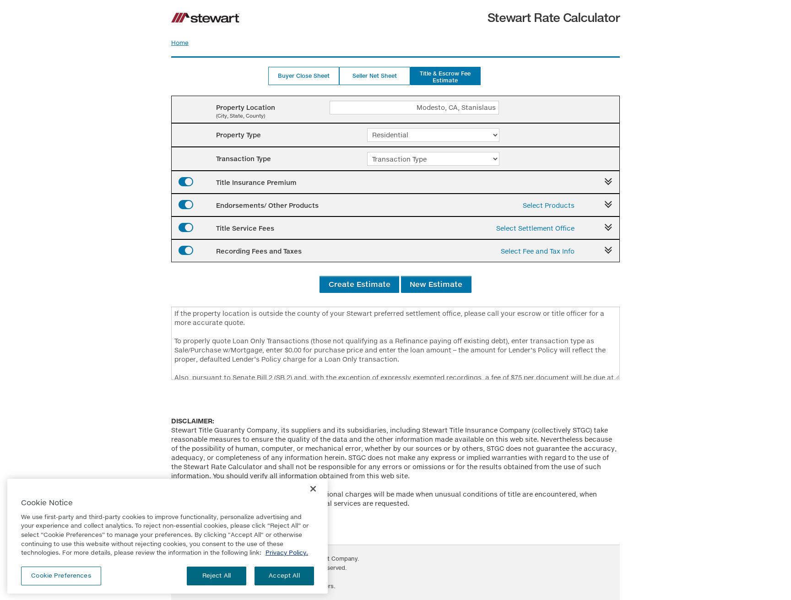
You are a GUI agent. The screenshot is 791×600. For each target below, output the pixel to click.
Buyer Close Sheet (304, 75)
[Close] (313, 489)
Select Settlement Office (535, 228)
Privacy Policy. (286, 552)
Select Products (548, 205)
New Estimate (436, 284)
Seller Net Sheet (374, 75)
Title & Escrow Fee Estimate (445, 77)
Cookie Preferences (61, 575)
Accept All (284, 575)
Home (180, 42)
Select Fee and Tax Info (537, 251)
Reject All (216, 575)
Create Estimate (359, 284)
